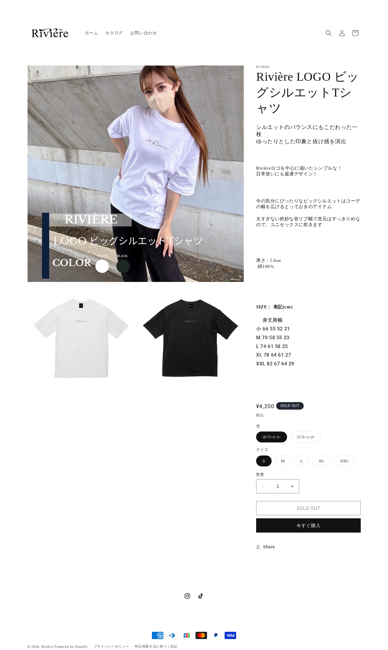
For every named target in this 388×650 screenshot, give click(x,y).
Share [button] (269, 546)
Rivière (47, 647)
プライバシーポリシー (111, 646)
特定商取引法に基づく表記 (156, 646)
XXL (346, 462)
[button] (328, 33)
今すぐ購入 (308, 525)
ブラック (307, 438)
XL (324, 462)
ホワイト (274, 438)
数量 (260, 474)
